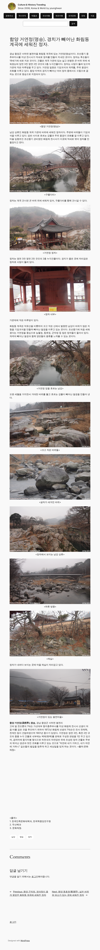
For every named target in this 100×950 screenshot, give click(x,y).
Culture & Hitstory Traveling (32, 4)
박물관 (34, 16)
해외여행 (59, 16)
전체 (83, 16)
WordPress (25, 940)
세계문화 (72, 16)
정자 (30, 837)
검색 (73, 23)
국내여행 (46, 16)
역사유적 (22, 16)
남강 (13, 837)
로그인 (35, 876)
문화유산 (9, 16)
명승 (21, 837)
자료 (92, 16)
